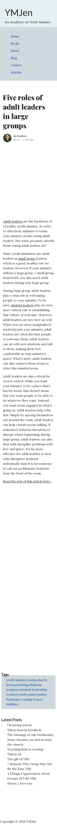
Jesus (10, 685)
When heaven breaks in (24, 730)
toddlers (12, 704)
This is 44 (14, 754)
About (15, 51)
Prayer (38, 699)
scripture (12, 690)
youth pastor (27, 694)
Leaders (12, 694)
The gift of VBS (18, 759)
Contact (16, 65)
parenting (21, 685)
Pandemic (13, 699)
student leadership (33, 690)
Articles (16, 72)
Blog (14, 58)
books (32, 680)
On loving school (19, 725)
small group (27, 258)
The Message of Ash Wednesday (30, 735)
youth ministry (16, 680)
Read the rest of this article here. (27, 481)
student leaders (22, 305)
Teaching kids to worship (25, 749)
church (42, 680)
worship (27, 699)
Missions (35, 685)
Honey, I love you (19, 783)
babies (42, 694)
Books (15, 44)
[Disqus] (28, 523)
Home (15, 36)
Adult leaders (13, 221)
